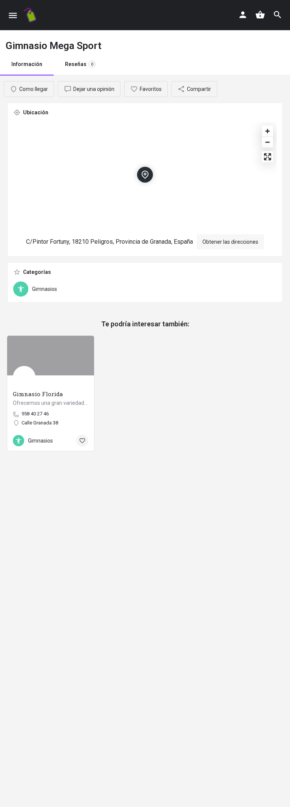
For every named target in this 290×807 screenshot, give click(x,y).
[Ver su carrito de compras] (260, 15)
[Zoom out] (267, 142)
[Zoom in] (267, 131)
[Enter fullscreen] (267, 156)
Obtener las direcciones (230, 242)
